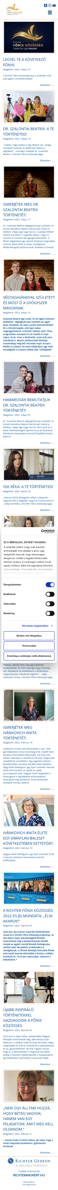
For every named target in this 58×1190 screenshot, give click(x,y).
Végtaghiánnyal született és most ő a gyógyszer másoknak (29, 302)
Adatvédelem (29, 1182)
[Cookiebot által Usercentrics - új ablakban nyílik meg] (41, 531)
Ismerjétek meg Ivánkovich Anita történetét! (20, 732)
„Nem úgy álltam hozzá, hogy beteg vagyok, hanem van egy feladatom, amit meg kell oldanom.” (28, 1118)
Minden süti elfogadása (29, 635)
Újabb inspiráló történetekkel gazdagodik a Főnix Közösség (22, 1017)
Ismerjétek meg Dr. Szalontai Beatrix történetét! (21, 209)
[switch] (50, 594)
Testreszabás (29, 645)
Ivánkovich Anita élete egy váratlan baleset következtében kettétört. (28, 838)
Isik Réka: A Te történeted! (28, 486)
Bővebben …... (47, 85)
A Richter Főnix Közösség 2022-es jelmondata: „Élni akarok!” (28, 916)
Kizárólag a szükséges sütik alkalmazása (29, 656)
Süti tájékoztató (29, 1184)
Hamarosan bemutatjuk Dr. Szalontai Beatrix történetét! (26, 405)
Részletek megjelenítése (35, 625)
